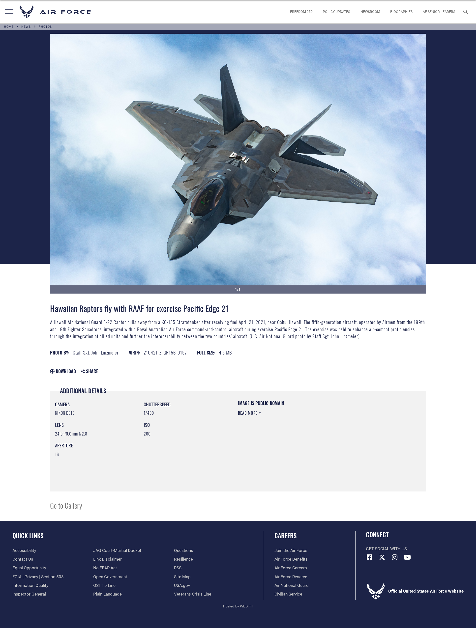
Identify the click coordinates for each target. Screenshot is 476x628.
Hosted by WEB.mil (238, 606)
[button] (8, 12)
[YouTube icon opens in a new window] (407, 557)
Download (65, 371)
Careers (285, 535)
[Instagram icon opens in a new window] (394, 557)
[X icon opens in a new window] (382, 557)
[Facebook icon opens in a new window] (369, 557)
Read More (248, 413)
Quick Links (27, 535)
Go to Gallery (66, 505)
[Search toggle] (466, 12)
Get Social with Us (386, 548)
